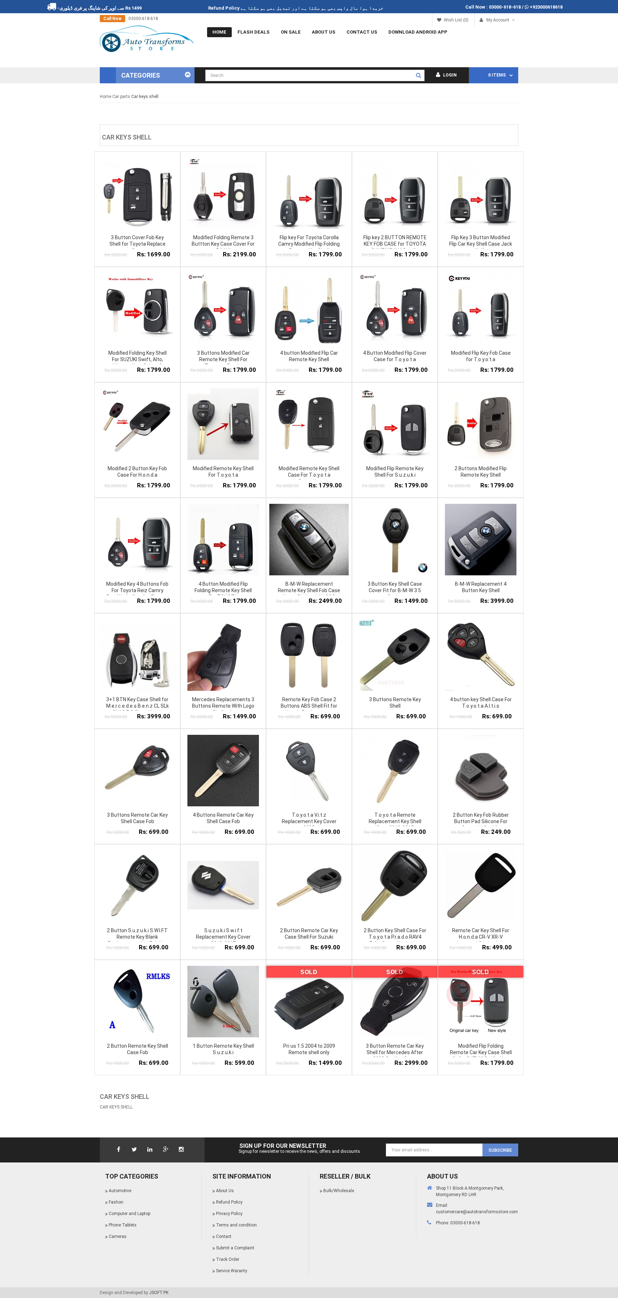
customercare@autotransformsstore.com (477, 1211)
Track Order (227, 1259)
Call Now (102, 18)
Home (219, 32)
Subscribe (500, 1150)
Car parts (121, 96)
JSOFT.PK (158, 1292)
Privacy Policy (229, 1213)
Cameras (118, 1236)
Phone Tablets (123, 1225)
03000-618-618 (505, 7)
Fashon (116, 1202)
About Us (323, 32)
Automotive (120, 1190)
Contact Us (362, 32)
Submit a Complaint (235, 1247)
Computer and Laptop (129, 1213)
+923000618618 (546, 7)
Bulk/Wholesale (338, 1190)
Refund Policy (254, 8)
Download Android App (417, 32)
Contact (223, 1236)
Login (449, 75)
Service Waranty (231, 1270)
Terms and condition (236, 1225)
